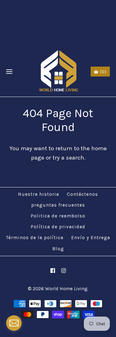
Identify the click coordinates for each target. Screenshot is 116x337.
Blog (58, 249)
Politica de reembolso (58, 216)
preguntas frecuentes (58, 205)
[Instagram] (63, 270)
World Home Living (66, 288)
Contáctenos (82, 194)
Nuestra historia (38, 194)
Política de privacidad (58, 227)
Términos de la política (34, 237)
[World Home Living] (58, 72)
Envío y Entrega (90, 237)
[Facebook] (52, 270)
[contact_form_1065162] (14, 323)
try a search (68, 157)
